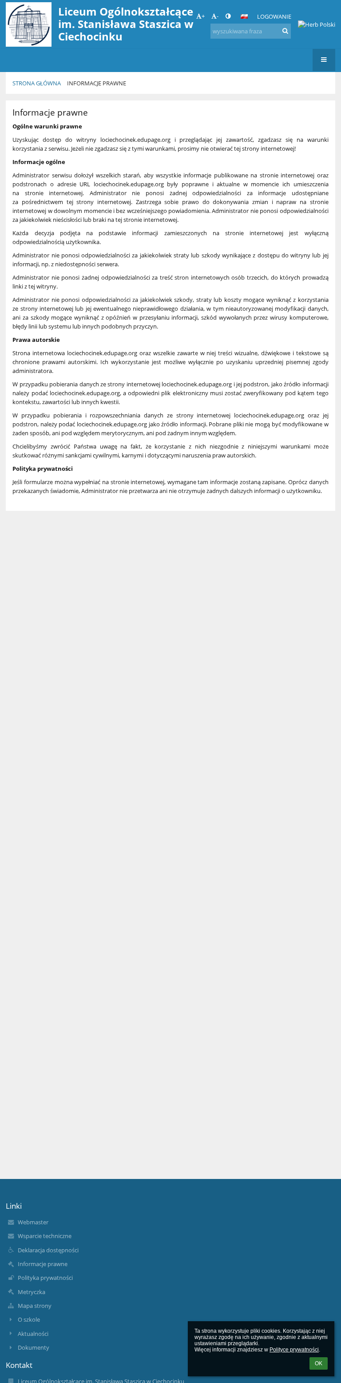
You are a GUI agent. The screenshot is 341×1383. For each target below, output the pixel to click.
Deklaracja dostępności (48, 1250)
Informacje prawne (96, 83)
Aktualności (33, 1334)
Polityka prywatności (45, 1278)
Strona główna (36, 83)
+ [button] (203, 16)
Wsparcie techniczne (44, 1236)
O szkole (29, 1319)
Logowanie (274, 16)
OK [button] (318, 1363)
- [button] (217, 16)
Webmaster (33, 1222)
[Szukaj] (285, 30)
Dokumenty (33, 1347)
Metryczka (31, 1292)
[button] (228, 16)
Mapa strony (35, 1306)
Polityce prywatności (294, 1350)
